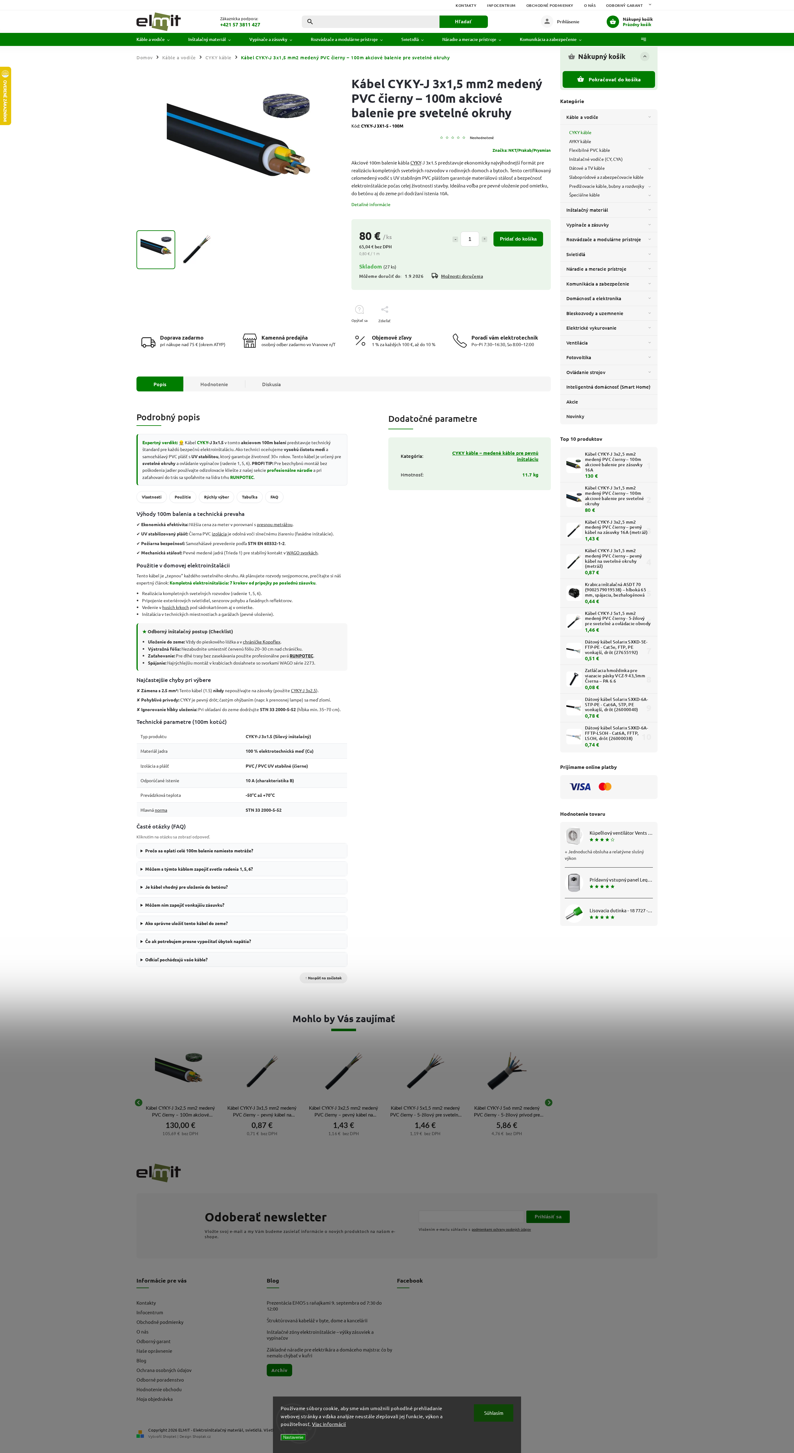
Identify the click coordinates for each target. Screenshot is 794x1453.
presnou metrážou (274, 524)
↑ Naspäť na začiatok (323, 977)
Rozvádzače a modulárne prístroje (603, 239)
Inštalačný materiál (587, 210)
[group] (180, 1103)
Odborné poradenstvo (160, 1380)
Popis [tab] (160, 384)
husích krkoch (175, 607)
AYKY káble (580, 141)
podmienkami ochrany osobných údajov (501, 1229)
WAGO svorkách (302, 552)
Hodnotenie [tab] (214, 384)
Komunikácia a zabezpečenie (598, 284)
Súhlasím (493, 1413)
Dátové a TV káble (587, 168)
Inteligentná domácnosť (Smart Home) (608, 387)
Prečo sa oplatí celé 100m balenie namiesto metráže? (199, 850)
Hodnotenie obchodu (159, 1389)
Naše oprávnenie (154, 1351)
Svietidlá (575, 254)
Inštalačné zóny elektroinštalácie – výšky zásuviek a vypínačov (320, 1335)
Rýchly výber (216, 496)
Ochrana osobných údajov (164, 1370)
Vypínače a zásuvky (587, 225)
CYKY (415, 162)
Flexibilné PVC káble (589, 150)
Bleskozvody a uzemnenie (594, 313)
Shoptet (169, 1436)
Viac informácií (329, 1424)
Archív (279, 1370)
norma (161, 810)
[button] (180, 1133)
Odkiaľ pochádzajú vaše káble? (176, 959)
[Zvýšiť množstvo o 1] (484, 239)
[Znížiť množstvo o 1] (455, 239)
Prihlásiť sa (548, 1216)
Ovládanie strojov (585, 372)
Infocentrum (501, 5)
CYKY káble (580, 132)
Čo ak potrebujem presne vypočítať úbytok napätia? (198, 941)
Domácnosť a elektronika (593, 298)
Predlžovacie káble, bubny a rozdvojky (606, 186)
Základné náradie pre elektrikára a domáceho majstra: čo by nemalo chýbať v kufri (329, 1352)
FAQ (274, 496)
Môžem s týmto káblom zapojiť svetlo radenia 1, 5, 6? (199, 869)
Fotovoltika (578, 357)
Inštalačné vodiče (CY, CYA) (596, 159)
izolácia (219, 533)
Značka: (522, 150)
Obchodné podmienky (549, 5)
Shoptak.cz (202, 1436)
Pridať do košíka (518, 238)
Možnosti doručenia (462, 276)
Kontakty (466, 5)
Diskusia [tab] (271, 384)
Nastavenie (293, 1437)
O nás (590, 5)
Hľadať (463, 21)
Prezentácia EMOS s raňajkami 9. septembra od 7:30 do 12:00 (324, 1305)
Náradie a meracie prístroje (596, 269)
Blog (141, 1360)
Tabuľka (249, 496)
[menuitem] (157, 39)
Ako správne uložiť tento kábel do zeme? (186, 923)
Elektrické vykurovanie (591, 328)
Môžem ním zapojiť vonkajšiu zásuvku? (184, 905)
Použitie (183, 496)
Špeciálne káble (584, 194)
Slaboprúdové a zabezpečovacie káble (606, 177)
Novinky (575, 416)
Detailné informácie (370, 204)
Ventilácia (577, 343)
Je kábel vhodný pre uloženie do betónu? (186, 887)
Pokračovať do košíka (615, 79)
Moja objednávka (154, 1399)
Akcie (572, 402)
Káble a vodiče (582, 117)
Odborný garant (624, 5)
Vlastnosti (152, 496)
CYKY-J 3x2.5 (303, 690)
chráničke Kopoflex (261, 641)
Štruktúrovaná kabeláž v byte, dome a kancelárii (317, 1320)
